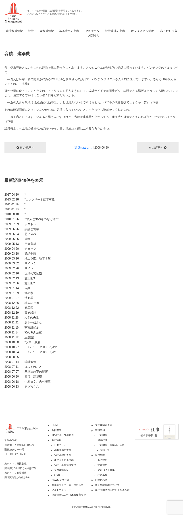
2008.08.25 (11, 357)
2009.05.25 (17, 239)
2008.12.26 (21, 302)
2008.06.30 (23, 376)
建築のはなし (83, 147)
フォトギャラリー (61, 489)
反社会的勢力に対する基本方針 (112, 489)
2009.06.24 (20, 234)
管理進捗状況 (14, 31)
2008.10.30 (22, 342)
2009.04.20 (20, 248)
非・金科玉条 (168, 31)
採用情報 (100, 455)
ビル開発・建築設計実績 (111, 445)
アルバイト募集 (106, 470)
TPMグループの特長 (63, 435)
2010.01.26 (31, 219)
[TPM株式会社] (26, 430)
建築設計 (102, 440)
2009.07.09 (20, 224)
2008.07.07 (26, 371)
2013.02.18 (29, 199)
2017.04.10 (15, 194)
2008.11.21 (23, 322)
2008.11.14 (23, 332)
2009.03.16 (27, 258)
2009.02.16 (23, 273)
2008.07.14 (20, 362)
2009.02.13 (19, 278)
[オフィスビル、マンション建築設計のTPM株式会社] (13, 12)
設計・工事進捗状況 (41, 31)
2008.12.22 (18, 307)
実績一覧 (105, 450)
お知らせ (94, 35)
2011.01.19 (14, 204)
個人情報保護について (107, 485)
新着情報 (56, 440)
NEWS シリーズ (60, 479)
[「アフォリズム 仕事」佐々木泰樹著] (157, 431)
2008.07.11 (23, 366)
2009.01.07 (18, 298)
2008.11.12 (20, 337)
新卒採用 (102, 460)
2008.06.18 (27, 381)
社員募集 (102, 475)
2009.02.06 (19, 283)
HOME (55, 425)
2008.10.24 (30, 352)
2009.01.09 (18, 293)
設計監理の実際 (115, 31)
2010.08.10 (15, 214)
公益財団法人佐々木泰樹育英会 (69, 494)
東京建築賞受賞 (103, 425)
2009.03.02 (20, 263)
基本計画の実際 (69, 31)
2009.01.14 (17, 288)
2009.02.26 (18, 268)
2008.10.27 (30, 347)
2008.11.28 (21, 317)
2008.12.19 (20, 312)
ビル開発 (102, 435)
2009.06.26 (21, 229)
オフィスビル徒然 (142, 31)
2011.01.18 (14, 209)
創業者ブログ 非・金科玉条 (67, 485)
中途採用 (102, 465)
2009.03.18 (20, 253)
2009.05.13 (20, 243)
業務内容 (100, 430)
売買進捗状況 (61, 470)
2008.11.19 (21, 327)
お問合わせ (101, 479)
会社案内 (56, 430)
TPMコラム (91, 31)
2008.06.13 (21, 386)
